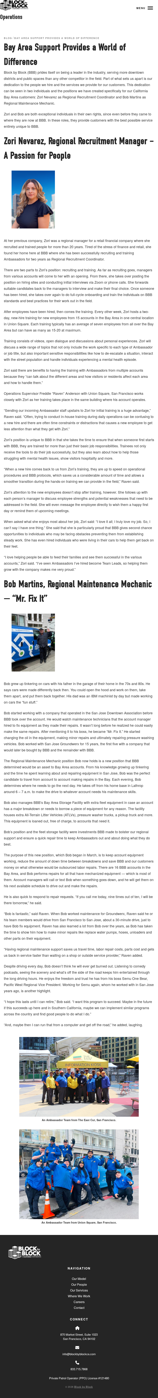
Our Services (79, 1290)
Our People (79, 1284)
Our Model (79, 1278)
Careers (79, 1302)
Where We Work (79, 1296)
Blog (8, 38)
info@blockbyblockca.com (79, 1354)
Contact (79, 1307)
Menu (140, 8)
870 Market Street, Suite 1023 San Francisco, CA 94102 (79, 1336)
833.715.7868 (79, 1369)
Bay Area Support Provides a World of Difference (56, 38)
